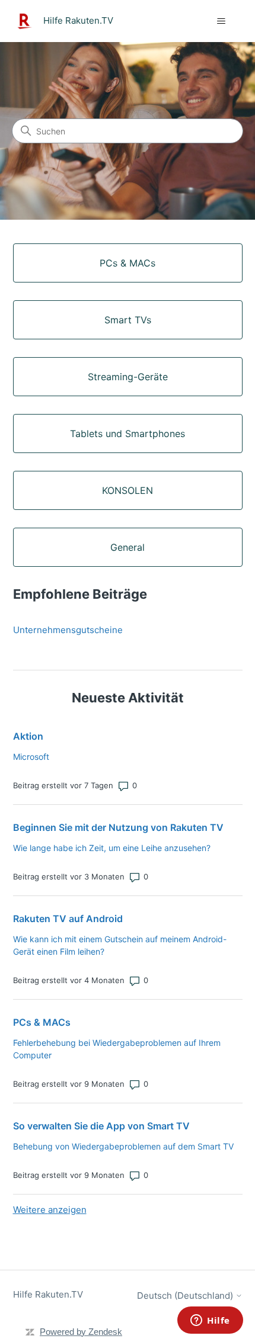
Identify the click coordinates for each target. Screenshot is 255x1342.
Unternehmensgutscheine (68, 629)
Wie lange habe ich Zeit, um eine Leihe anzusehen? (112, 848)
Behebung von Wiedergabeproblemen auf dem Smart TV (123, 1146)
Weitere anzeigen (50, 1209)
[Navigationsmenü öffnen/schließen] (221, 21)
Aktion (28, 736)
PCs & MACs (42, 1022)
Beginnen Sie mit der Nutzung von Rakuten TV (118, 827)
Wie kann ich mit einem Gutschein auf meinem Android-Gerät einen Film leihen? (120, 945)
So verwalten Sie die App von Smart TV (101, 1126)
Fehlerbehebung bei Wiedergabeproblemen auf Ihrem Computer (117, 1049)
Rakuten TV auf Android (68, 918)
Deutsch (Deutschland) (186, 1295)
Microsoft (31, 757)
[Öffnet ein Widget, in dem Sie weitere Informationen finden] (210, 1321)
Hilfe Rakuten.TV (48, 1294)
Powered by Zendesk (81, 1332)
